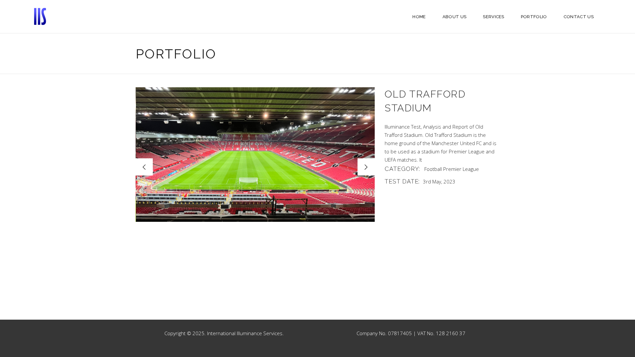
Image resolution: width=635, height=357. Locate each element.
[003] (255, 154)
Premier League (461, 169)
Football (433, 169)
